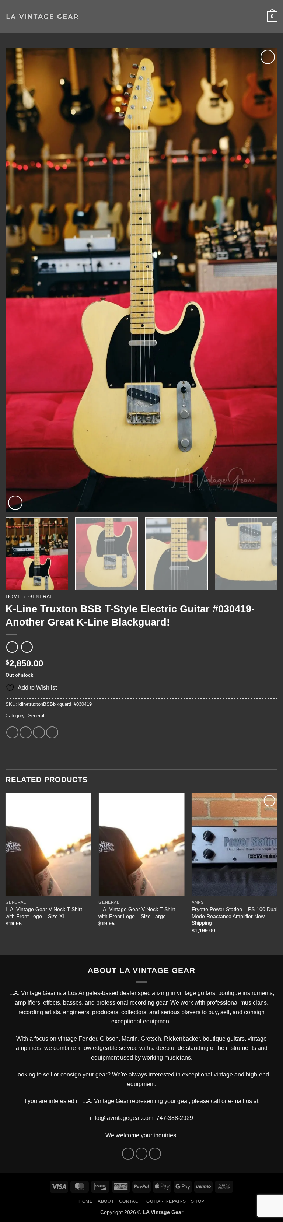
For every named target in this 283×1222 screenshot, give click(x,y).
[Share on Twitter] (39, 732)
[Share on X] (26, 732)
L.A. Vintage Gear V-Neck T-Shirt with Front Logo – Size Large (136, 912)
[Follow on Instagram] (142, 1154)
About (106, 1201)
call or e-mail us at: (235, 1101)
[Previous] (20, 280)
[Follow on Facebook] (128, 1154)
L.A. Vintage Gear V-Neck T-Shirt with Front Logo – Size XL (44, 912)
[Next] (262, 280)
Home (13, 596)
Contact (130, 1201)
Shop (197, 1201)
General (40, 596)
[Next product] (12, 647)
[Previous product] (26, 647)
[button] (89, 16)
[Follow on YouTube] (155, 1154)
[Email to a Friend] (52, 732)
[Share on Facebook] (12, 732)
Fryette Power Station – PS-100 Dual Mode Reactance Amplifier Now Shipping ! (234, 916)
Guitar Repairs (166, 1201)
